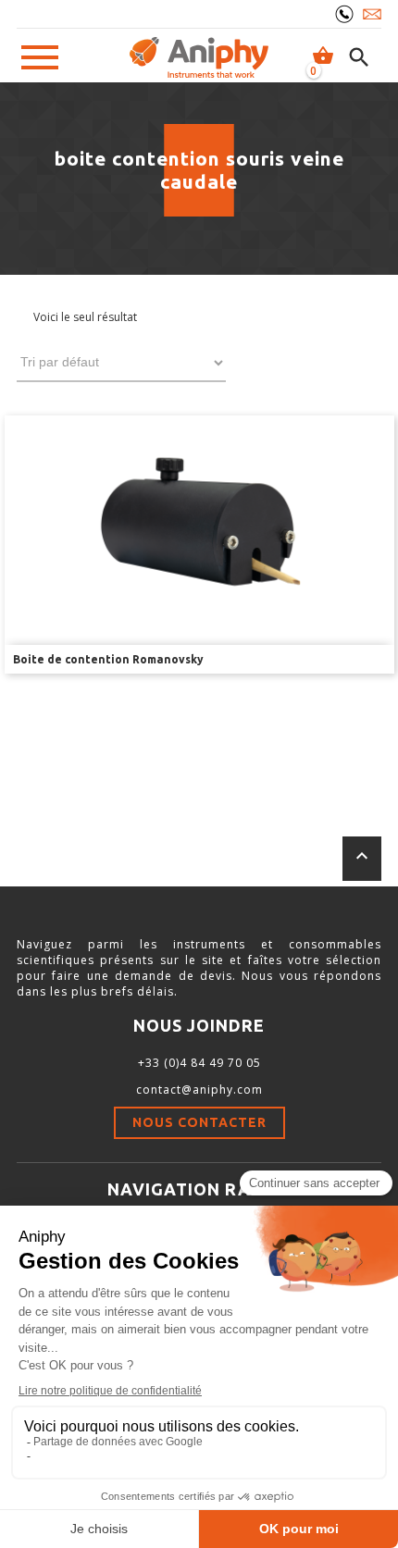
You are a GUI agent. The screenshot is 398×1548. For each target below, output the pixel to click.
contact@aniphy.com (199, 1089)
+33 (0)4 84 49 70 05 (199, 1063)
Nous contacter (199, 1122)
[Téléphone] (344, 14)
